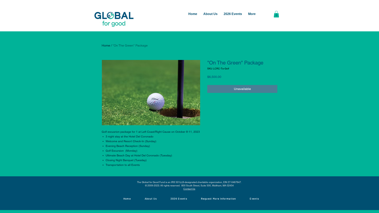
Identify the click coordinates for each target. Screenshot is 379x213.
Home (106, 45)
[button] (276, 14)
